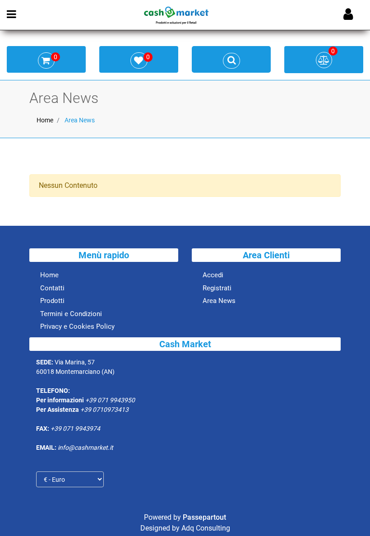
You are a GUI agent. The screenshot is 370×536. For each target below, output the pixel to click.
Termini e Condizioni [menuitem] (71, 314)
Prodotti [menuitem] (52, 301)
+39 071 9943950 (110, 400)
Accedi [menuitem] (213, 275)
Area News (80, 120)
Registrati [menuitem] (217, 288)
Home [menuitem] (49, 275)
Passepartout (204, 517)
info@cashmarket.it (85, 447)
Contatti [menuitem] (52, 288)
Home (45, 120)
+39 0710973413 (104, 409)
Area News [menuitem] (219, 301)
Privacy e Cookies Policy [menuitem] (77, 326)
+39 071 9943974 (75, 428)
